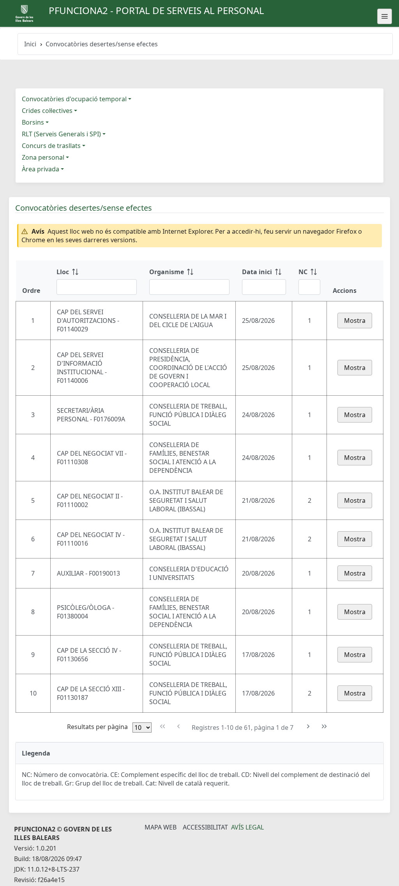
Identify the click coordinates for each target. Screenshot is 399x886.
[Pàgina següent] (308, 726)
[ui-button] (384, 16)
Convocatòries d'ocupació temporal (74, 99)
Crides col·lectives (47, 110)
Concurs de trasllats (51, 145)
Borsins (33, 122)
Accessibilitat (205, 827)
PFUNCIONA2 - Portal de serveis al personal (156, 10)
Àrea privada (40, 169)
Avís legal (247, 827)
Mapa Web (161, 827)
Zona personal (43, 157)
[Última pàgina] (324, 726)
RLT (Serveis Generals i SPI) (61, 134)
